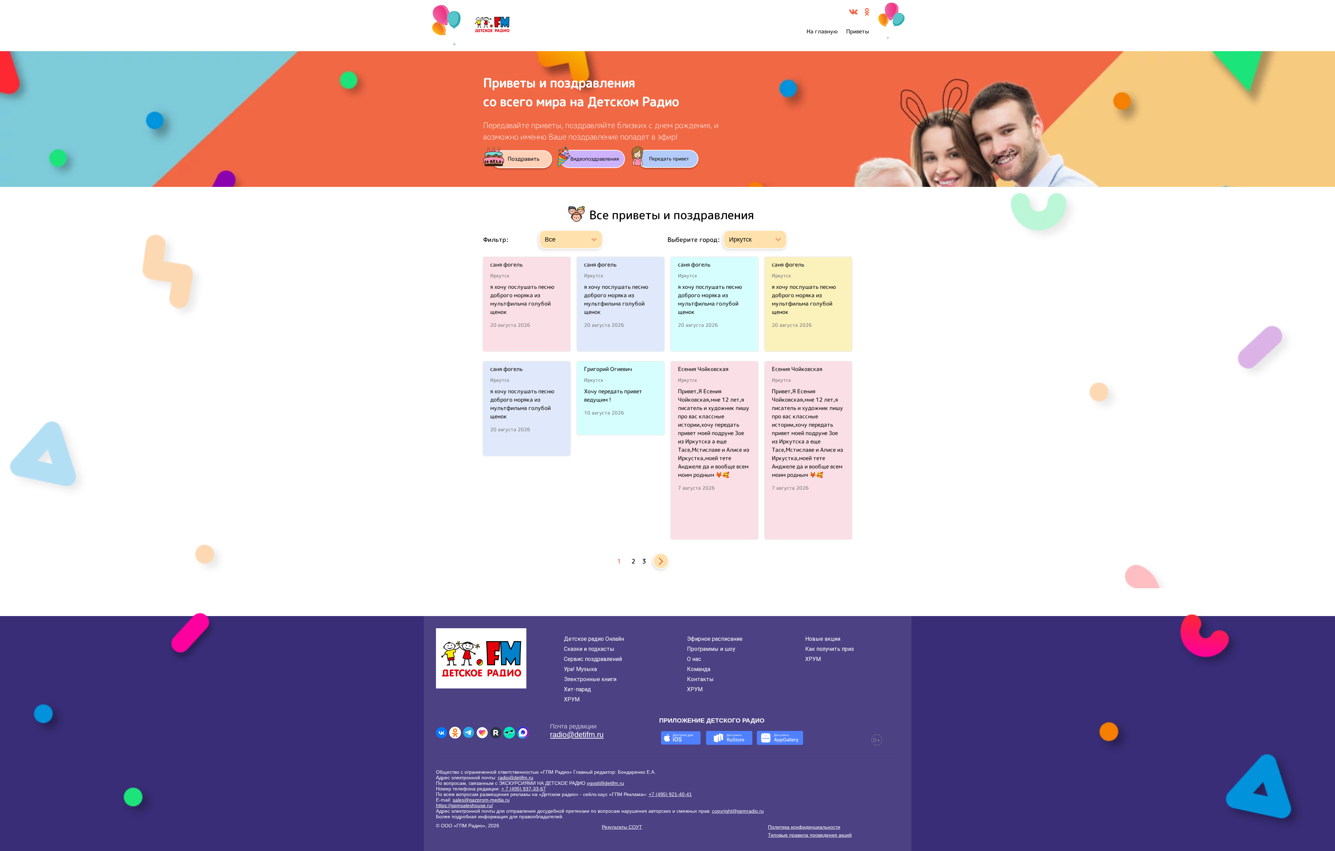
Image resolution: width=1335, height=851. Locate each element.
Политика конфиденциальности (804, 827)
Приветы (857, 31)
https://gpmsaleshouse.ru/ (464, 805)
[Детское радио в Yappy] (509, 732)
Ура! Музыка (580, 669)
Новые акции (822, 639)
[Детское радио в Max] (522, 732)
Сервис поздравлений (593, 659)
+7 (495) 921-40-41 (670, 794)
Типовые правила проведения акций (810, 835)
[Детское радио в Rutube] (495, 732)
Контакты (700, 679)
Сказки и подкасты (589, 649)
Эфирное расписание (715, 639)
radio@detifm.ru (577, 734)
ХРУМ (572, 699)
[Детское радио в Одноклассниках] (455, 732)
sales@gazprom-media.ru (481, 800)
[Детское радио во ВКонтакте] (441, 732)
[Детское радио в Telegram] (468, 732)
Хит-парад (577, 689)
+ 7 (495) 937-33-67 (523, 788)
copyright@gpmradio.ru (738, 811)
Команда (698, 669)
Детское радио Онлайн (594, 639)
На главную (822, 31)
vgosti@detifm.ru (605, 783)
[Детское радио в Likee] (482, 732)
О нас (694, 659)
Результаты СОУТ (622, 827)
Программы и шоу (711, 649)
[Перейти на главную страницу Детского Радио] (492, 25)
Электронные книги (590, 679)
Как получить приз (829, 649)
